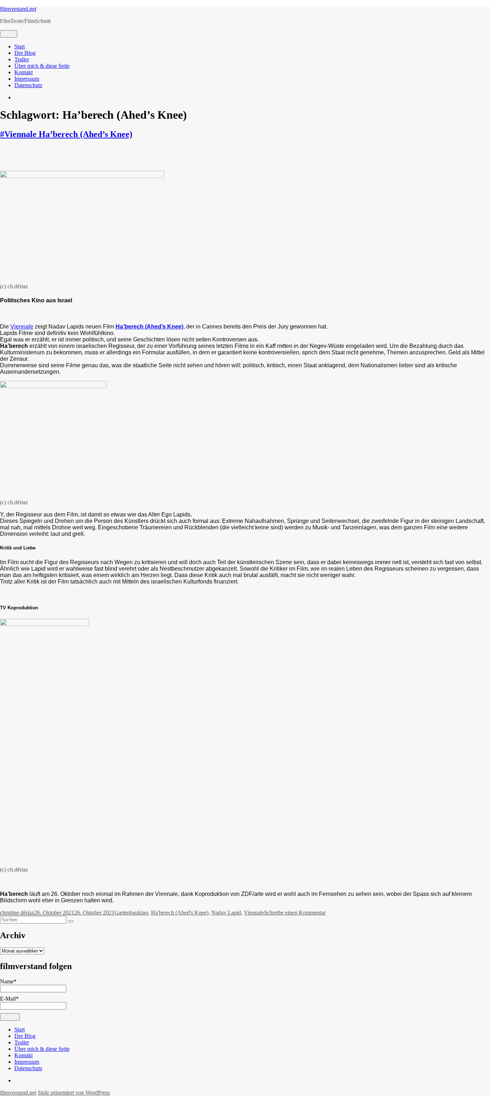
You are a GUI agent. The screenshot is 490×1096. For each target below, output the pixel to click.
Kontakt (23, 72)
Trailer (21, 59)
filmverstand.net (18, 9)
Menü (8, 34)
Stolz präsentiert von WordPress (74, 1093)
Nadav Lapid (226, 913)
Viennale (21, 326)
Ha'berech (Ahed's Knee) (179, 913)
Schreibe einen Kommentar (295, 913)
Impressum (26, 79)
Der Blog (25, 53)
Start (19, 46)
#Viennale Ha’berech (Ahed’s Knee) (66, 134)
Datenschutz (28, 85)
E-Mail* (9, 999)
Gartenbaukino (131, 913)
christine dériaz (17, 913)
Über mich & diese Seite (42, 66)
